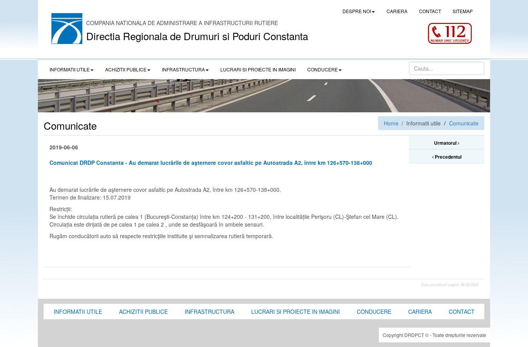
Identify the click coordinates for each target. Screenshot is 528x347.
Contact (462, 311)
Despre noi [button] (356, 11)
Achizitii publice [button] (125, 69)
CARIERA (397, 11)
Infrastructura (209, 311)
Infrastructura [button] (183, 69)
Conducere (374, 311)
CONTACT (430, 11)
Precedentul (448, 156)
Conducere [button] (322, 69)
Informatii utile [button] (69, 69)
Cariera (420, 311)
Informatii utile (78, 311)
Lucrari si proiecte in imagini (295, 311)
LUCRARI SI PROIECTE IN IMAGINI (258, 69)
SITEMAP (463, 11)
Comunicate (464, 123)
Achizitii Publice (143, 311)
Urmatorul (446, 142)
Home (391, 123)
